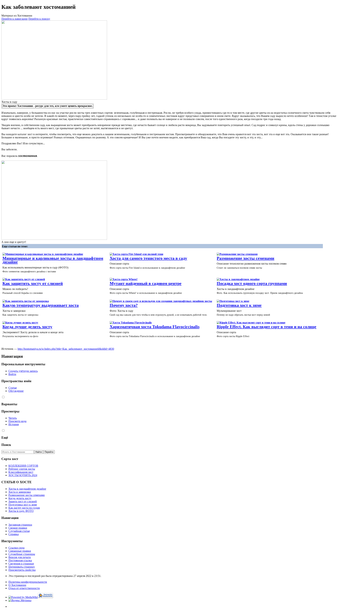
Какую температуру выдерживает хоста (40, 305)
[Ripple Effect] (251, 322)
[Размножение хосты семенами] (237, 254)
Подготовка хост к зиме (239, 305)
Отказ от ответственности (24, 588)
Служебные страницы (21, 554)
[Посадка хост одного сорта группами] (238, 279)
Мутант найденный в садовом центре (145, 283)
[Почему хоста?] (161, 301)
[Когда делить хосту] (20, 322)
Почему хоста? (124, 305)
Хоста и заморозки (19, 491)
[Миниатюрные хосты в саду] (42, 254)
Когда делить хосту (19, 498)
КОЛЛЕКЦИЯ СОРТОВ (23, 465)
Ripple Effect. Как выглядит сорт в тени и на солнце (266, 326)
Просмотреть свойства (22, 569)
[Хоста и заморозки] (25, 301)
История (13, 424)
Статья (12, 387)
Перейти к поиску (39, 18)
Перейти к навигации (14, 18)
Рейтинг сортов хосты (21, 468)
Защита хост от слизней (22, 501)
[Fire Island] (136, 254)
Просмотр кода (17, 421)
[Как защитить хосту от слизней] (23, 279)
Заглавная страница (20, 524)
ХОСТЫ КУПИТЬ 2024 (22, 475)
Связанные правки (19, 550)
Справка (13, 534)
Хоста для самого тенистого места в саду (148, 258)
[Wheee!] (123, 279)
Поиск (6, 445)
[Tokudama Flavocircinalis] (131, 322)
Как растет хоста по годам (24, 507)
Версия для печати (19, 557)
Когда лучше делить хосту (27, 326)
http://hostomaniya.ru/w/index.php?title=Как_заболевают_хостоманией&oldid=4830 (66, 348)
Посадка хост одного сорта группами (252, 283)
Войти (12, 374)
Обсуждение (16, 390)
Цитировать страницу (21, 566)
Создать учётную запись (23, 370)
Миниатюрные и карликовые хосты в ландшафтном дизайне (52, 260)
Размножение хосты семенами (245, 258)
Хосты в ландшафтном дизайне (27, 488)
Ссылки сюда (16, 547)
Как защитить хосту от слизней (32, 283)
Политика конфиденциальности (27, 581)
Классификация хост (20, 472)
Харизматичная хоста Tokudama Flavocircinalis (154, 326)
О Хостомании (17, 585)
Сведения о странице (21, 563)
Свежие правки (17, 527)
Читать (12, 417)
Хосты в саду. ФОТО (21, 510)
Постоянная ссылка (20, 560)
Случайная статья (19, 530)
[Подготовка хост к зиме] (233, 301)
